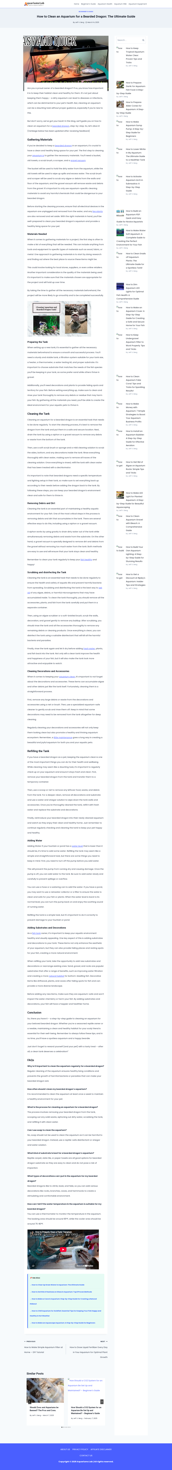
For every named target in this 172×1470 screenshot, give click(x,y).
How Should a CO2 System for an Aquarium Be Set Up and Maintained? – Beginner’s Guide (86, 1410)
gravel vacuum (78, 160)
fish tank (36, 933)
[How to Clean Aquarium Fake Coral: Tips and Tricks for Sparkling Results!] (120, 378)
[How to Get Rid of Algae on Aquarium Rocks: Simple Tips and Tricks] (120, 464)
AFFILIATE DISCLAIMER (101, 1449)
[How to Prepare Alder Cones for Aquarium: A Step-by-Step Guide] (120, 104)
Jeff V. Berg (36, 1415)
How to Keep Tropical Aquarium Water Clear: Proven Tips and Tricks (135, 55)
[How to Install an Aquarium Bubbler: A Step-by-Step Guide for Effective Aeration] (120, 433)
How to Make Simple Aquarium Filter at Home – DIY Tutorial (43, 1347)
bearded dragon (60, 126)
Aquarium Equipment (138, 4)
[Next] (102, 1401)
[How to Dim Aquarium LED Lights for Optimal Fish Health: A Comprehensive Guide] (120, 286)
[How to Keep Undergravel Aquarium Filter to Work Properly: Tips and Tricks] (120, 337)
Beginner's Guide (86, 12)
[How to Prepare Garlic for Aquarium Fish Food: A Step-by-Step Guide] (120, 84)
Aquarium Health (105, 4)
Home (76, 4)
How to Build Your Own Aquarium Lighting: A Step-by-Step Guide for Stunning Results (135, 554)
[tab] (61, 1427)
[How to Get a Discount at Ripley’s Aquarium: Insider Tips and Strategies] (120, 576)
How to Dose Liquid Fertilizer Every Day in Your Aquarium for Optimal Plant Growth (89, 1349)
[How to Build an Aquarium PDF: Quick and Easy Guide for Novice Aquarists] (120, 213)
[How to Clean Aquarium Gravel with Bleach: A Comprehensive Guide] (120, 518)
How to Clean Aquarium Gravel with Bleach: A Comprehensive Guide (134, 523)
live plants (97, 211)
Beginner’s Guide (88, 4)
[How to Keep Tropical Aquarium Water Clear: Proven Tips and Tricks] (120, 50)
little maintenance (63, 737)
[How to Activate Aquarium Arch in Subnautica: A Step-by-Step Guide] (120, 178)
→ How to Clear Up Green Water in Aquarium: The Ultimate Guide (57, 1285)
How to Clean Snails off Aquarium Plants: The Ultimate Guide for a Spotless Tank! (136, 260)
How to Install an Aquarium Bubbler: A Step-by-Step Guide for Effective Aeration (135, 438)
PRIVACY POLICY (80, 1449)
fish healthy (86, 559)
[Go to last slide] (29, 1401)
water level (77, 846)
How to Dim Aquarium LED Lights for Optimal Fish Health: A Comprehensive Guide (130, 291)
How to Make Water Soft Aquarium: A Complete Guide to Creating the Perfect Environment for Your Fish (131, 237)
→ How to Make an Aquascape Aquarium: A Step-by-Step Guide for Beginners (62, 1323)
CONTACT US (86, 1455)
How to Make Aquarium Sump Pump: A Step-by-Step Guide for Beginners (135, 128)
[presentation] (45, 1390)
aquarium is (38, 155)
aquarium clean (67, 676)
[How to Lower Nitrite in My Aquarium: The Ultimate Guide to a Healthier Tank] (120, 151)
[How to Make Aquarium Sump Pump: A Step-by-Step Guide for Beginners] (120, 123)
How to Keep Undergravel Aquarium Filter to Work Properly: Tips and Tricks (135, 342)
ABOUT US (65, 1449)
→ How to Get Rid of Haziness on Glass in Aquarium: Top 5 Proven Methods (61, 1292)
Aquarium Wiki (120, 4)
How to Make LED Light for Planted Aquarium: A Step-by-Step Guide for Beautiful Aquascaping (130, 500)
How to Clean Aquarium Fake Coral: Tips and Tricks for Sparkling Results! (135, 383)
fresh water (89, 648)
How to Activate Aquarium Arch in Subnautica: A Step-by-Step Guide (134, 183)
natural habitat (56, 976)
